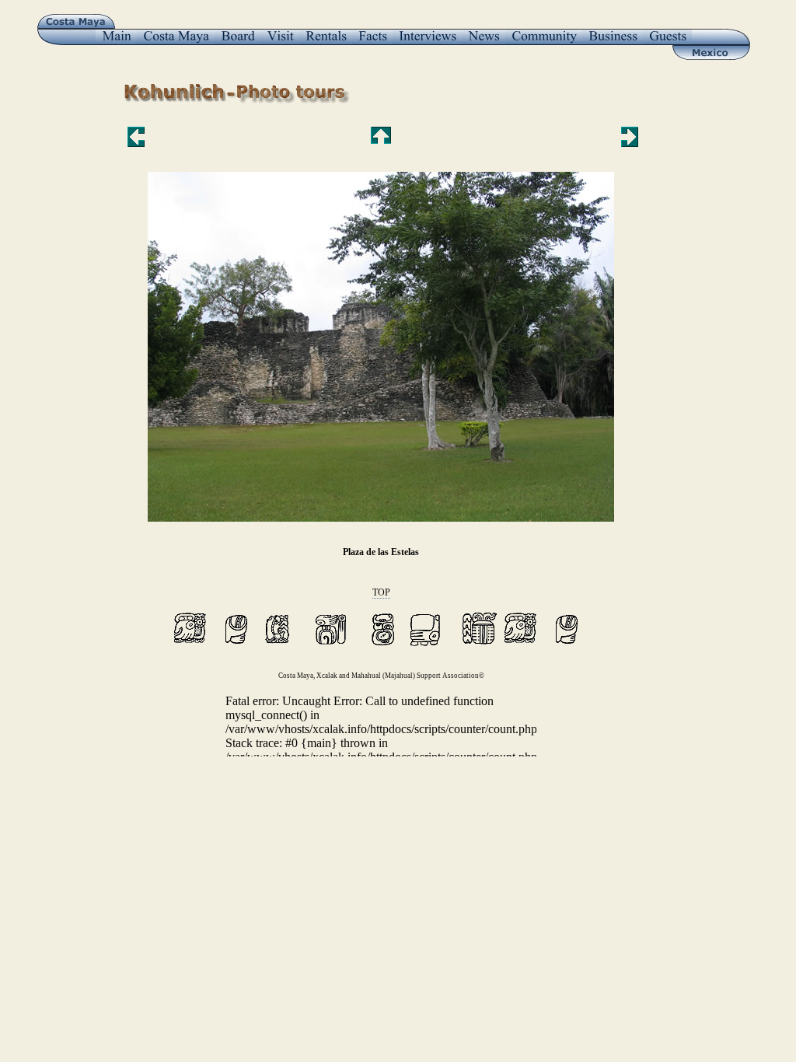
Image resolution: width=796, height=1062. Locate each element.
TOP (381, 592)
